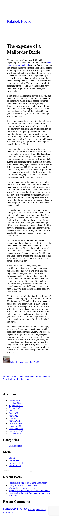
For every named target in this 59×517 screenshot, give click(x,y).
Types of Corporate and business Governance (29, 490)
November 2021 (16, 431)
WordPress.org (15, 465)
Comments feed (16, 463)
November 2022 (16, 400)
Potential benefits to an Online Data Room (28, 483)
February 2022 (15, 423)
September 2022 (16, 405)
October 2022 (15, 403)
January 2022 (15, 426)
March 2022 (14, 421)
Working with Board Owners (22, 488)
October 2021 (15, 433)
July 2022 (13, 410)
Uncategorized (15, 446)
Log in (12, 458)
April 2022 (14, 418)
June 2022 (13, 413)
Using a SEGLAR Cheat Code (23, 485)
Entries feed (14, 460)
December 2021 (16, 428)
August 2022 (14, 408)
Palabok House (19, 21)
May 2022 (13, 416)
